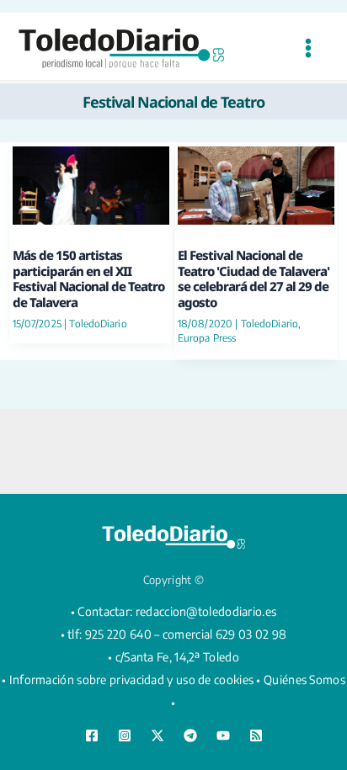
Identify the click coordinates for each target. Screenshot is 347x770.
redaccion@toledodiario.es (206, 611)
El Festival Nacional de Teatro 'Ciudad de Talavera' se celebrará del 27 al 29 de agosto (253, 278)
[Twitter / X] (157, 735)
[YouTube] (223, 735)
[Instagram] (124, 735)
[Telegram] (190, 735)
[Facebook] (92, 735)
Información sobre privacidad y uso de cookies (131, 679)
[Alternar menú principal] (308, 48)
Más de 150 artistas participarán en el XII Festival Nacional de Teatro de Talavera (88, 278)
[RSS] (256, 735)
